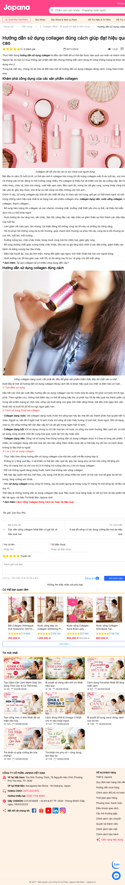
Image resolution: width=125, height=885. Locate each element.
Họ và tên (9, 544)
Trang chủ (8, 26)
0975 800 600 (31, 790)
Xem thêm (64, 644)
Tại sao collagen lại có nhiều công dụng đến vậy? (42, 262)
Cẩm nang (26, 26)
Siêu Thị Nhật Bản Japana (33, 497)
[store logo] (16, 7)
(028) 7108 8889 (35, 795)
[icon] (34, 812)
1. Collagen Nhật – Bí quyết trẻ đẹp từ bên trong (65, 26)
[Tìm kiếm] (52, 10)
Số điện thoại (58, 544)
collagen (30, 194)
